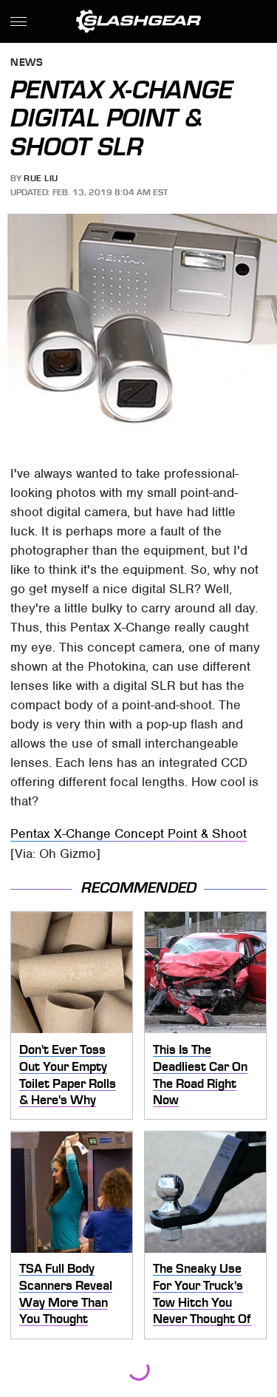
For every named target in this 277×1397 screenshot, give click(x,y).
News (26, 63)
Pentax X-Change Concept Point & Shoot (128, 833)
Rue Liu (41, 178)
